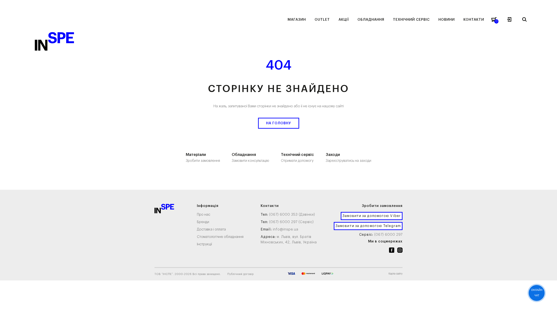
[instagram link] (400, 250)
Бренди (203, 222)
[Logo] (164, 209)
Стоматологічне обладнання (220, 237)
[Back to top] (549, 306)
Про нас (203, 214)
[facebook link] (391, 250)
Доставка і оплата (211, 229)
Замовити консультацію (250, 157)
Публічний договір (240, 274)
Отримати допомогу (297, 157)
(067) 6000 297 (388, 234)
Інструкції (204, 244)
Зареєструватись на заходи (348, 157)
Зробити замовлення (203, 157)
